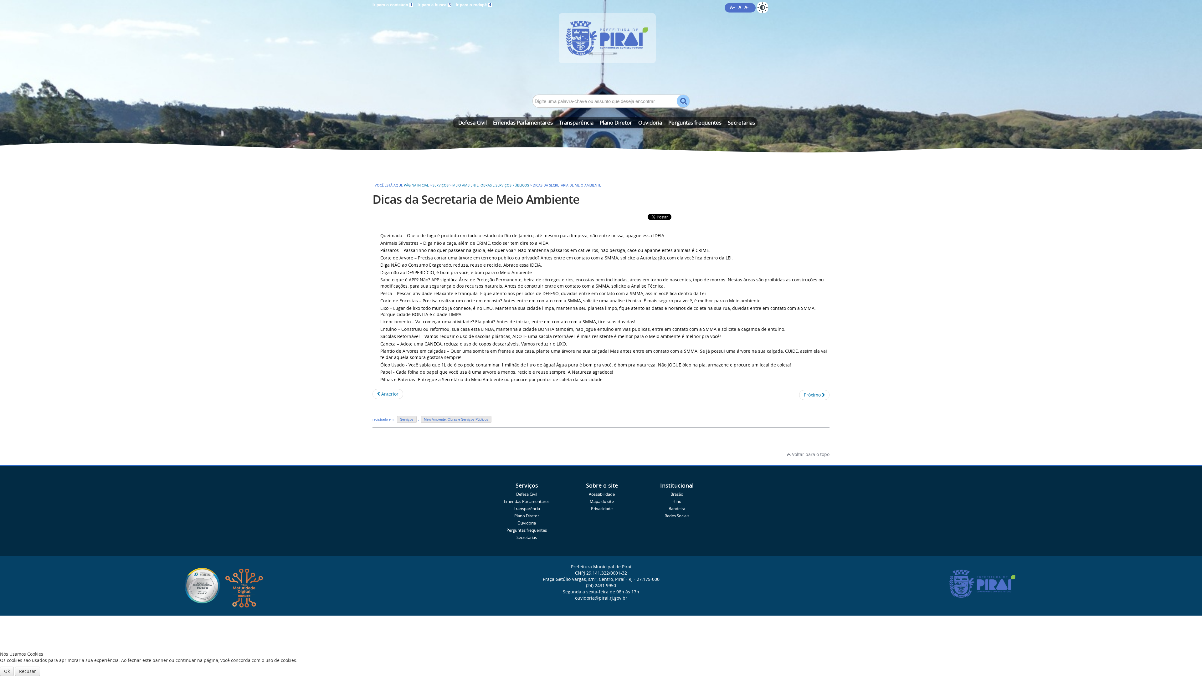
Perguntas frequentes (695, 122)
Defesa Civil (472, 122)
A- (746, 7)
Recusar (27, 671)
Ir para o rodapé (473, 5)
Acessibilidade (602, 494)
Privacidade (602, 508)
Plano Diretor (616, 122)
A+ (732, 7)
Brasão (676, 494)
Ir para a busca (434, 5)
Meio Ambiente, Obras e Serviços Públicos (490, 185)
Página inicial (416, 185)
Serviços (407, 419)
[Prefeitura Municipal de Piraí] (601, 47)
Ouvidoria (650, 122)
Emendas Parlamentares (523, 122)
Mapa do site (602, 501)
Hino (676, 501)
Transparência (576, 122)
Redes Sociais (677, 516)
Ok (7, 671)
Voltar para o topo (810, 454)
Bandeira (677, 508)
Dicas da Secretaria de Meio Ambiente (475, 199)
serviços (441, 185)
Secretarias (741, 122)
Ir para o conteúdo (392, 5)
